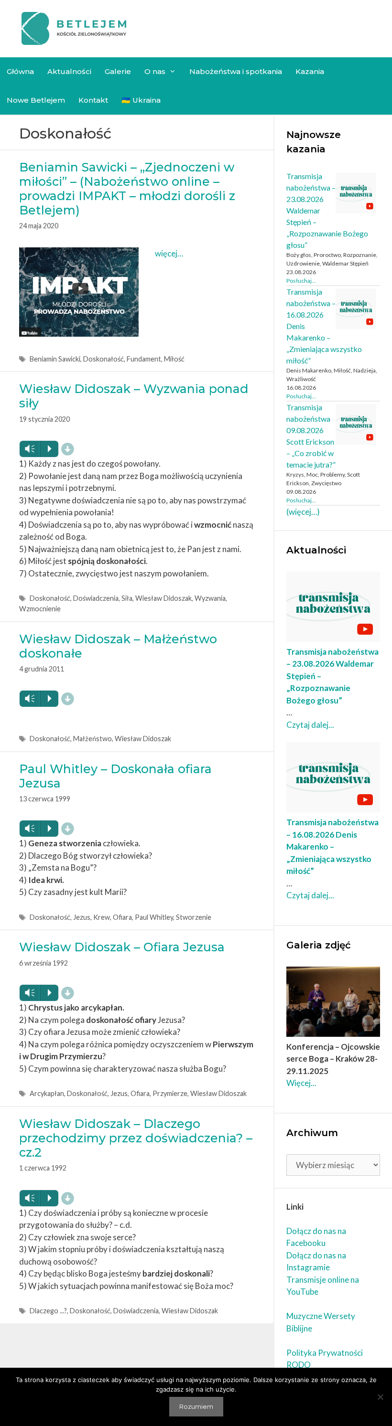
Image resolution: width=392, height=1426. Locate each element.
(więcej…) (303, 512)
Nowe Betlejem (36, 100)
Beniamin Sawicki (55, 359)
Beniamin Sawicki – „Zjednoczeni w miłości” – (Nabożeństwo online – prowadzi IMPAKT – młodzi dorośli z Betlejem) (127, 188)
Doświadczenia (96, 598)
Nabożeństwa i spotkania (235, 71)
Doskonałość (103, 359)
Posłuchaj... (301, 280)
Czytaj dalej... (310, 725)
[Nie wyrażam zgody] (380, 1397)
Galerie (118, 71)
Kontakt (93, 100)
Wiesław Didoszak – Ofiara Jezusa (122, 947)
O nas (154, 71)
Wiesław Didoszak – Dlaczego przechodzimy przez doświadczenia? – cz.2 (135, 1138)
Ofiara (122, 917)
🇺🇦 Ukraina (141, 100)
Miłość (174, 359)
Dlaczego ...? (48, 1311)
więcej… (169, 253)
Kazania (309, 71)
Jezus (81, 917)
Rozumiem (196, 1406)
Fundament (144, 359)
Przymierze (169, 1093)
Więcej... (301, 1083)
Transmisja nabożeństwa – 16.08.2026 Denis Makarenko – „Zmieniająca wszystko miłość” (332, 846)
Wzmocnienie (40, 609)
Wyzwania (210, 598)
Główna (20, 71)
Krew (101, 917)
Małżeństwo (92, 738)
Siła (126, 598)
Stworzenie (193, 917)
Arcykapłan (47, 1093)
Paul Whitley (154, 917)
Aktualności (69, 71)
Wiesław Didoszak (163, 598)
